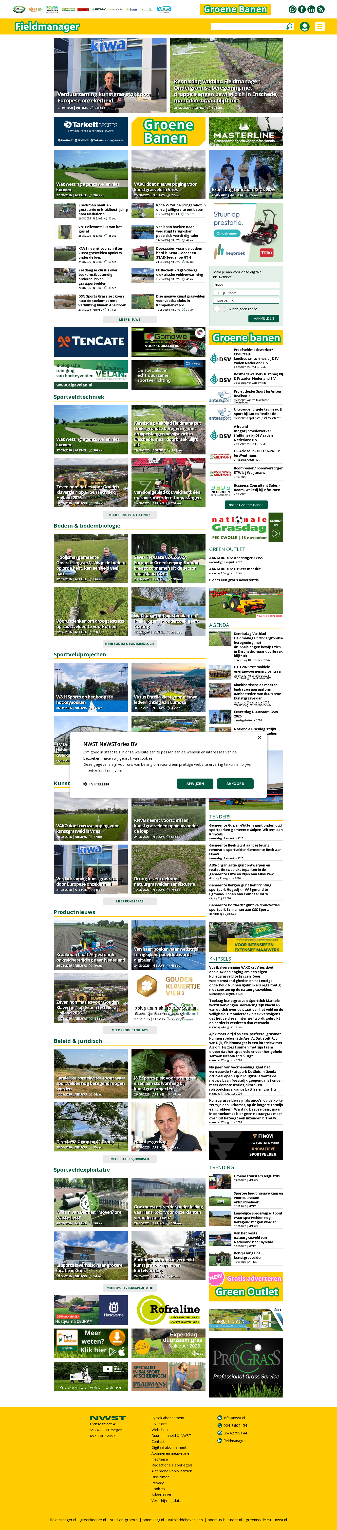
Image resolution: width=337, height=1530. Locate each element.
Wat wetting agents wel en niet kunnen (87, 186)
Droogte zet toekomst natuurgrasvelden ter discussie (164, 881)
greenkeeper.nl (93, 1519)
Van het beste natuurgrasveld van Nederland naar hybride (253, 1237)
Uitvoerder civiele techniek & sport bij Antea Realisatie (258, 411)
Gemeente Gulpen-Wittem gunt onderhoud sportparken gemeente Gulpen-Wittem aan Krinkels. (245, 829)
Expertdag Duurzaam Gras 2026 (243, 189)
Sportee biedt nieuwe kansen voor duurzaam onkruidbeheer (258, 1197)
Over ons (159, 1423)
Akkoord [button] (235, 783)
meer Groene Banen (246, 504)
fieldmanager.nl (63, 1519)
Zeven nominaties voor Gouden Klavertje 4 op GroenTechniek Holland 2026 (87, 492)
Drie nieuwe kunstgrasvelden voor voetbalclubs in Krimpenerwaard (180, 300)
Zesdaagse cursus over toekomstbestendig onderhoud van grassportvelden (97, 277)
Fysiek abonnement (168, 1417)
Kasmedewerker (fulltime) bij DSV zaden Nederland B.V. (258, 376)
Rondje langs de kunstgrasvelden (248, 1255)
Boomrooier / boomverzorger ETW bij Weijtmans (258, 470)
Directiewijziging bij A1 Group (85, 1142)
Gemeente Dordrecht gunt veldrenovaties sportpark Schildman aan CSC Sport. (244, 907)
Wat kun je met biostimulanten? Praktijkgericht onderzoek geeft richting (166, 621)
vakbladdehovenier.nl (186, 1519)
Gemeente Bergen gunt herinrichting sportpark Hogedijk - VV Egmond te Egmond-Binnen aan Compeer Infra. (240, 889)
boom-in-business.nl (225, 1519)
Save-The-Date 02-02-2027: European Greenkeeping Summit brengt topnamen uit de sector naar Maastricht (166, 565)
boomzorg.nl (153, 1519)
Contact (158, 1441)
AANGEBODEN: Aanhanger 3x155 (236, 557)
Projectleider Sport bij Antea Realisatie (257, 393)
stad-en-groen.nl (124, 1519)
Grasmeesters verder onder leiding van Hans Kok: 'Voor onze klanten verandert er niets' (168, 1212)
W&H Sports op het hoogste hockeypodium (84, 699)
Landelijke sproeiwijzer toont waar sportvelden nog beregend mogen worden (90, 1083)
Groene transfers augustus (257, 1176)
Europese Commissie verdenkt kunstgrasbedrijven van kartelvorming (164, 1265)
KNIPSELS (220, 958)
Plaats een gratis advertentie (234, 580)
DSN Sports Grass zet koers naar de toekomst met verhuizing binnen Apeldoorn (102, 300)
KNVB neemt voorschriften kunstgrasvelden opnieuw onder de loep (100, 253)
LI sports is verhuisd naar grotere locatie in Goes (89, 1267)
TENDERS (220, 816)
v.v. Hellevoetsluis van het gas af (100, 228)
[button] (96, 784)
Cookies (158, 1488)
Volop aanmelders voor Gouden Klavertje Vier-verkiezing (165, 1010)
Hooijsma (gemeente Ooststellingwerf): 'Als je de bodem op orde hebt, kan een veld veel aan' (90, 565)
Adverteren (161, 1494)
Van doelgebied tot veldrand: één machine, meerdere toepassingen (167, 494)
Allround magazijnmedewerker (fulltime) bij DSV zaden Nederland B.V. (253, 433)
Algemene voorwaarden (171, 1470)
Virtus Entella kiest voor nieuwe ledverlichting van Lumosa (165, 699)
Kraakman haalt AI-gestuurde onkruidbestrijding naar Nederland (103, 209)
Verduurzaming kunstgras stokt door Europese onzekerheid (104, 97)
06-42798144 (235, 1432)
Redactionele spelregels (172, 1465)
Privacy (157, 1482)
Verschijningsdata (166, 1500)
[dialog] (168, 765)
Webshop (159, 1429)
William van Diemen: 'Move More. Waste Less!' (89, 1214)
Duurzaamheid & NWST (171, 1435)
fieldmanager (235, 1440)
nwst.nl (281, 1519)
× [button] (259, 738)
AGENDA (219, 625)
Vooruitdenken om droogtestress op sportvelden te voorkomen (90, 623)
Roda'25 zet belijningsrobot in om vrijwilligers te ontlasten (181, 207)
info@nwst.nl (234, 1417)
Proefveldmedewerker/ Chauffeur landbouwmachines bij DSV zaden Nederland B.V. (256, 356)
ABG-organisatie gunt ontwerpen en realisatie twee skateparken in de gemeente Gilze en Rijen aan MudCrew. (241, 869)
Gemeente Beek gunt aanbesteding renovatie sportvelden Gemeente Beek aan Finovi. (245, 849)
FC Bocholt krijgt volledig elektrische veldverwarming (179, 272)
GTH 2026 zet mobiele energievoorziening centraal (257, 669)
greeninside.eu (258, 1519)
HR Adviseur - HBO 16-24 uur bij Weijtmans (257, 453)
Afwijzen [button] (195, 783)
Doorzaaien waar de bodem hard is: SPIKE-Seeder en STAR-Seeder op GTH (179, 253)
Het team (159, 1459)
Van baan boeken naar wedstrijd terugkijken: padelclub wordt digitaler (177, 231)
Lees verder (115, 770)
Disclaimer (160, 1476)
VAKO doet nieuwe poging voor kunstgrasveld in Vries (165, 186)
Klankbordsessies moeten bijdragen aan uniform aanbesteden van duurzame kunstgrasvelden (257, 691)
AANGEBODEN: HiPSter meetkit (235, 568)
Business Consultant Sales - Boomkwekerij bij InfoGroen (257, 487)
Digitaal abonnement (169, 1447)
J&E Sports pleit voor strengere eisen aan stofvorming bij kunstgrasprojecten (165, 1083)
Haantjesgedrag (150, 1142)
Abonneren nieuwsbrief (171, 1453)
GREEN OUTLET (227, 549)
